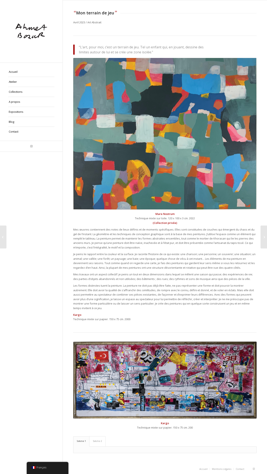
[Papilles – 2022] (264, 237)
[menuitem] (31, 72)
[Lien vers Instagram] (31, 146)
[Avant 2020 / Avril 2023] (3, 237)
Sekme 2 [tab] (97, 441)
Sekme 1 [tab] (81, 441)
